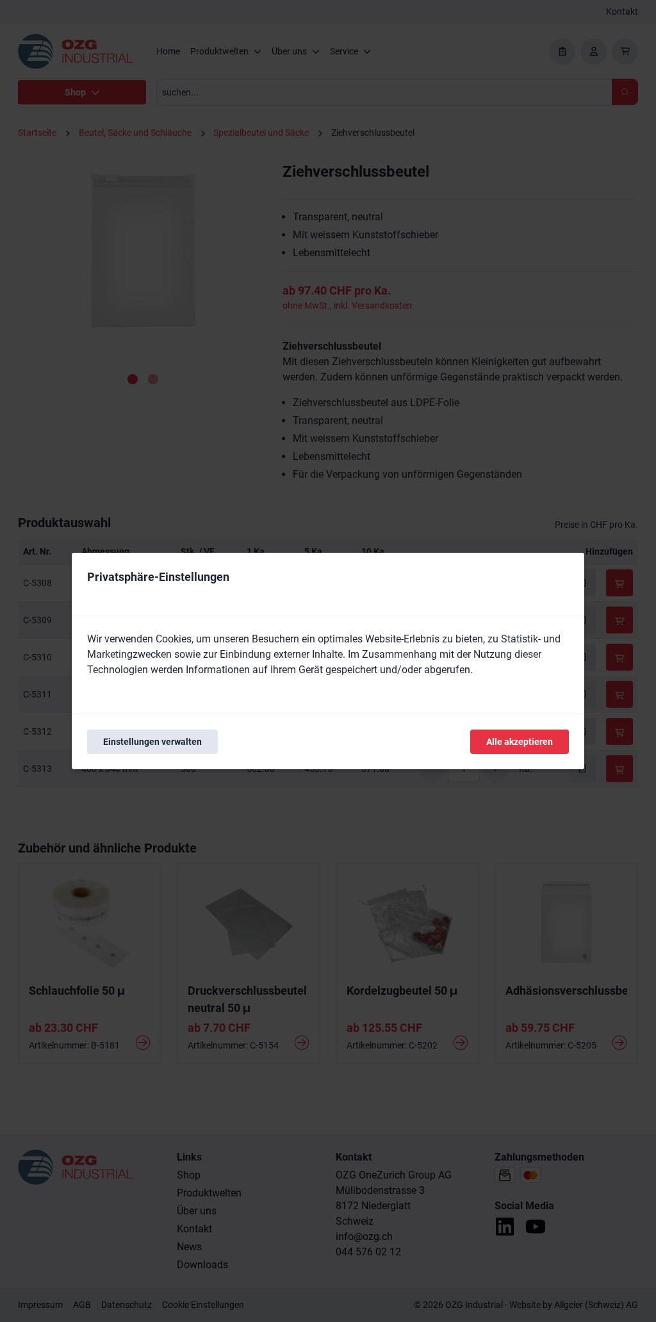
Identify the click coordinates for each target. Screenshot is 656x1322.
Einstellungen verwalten (152, 742)
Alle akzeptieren (519, 742)
